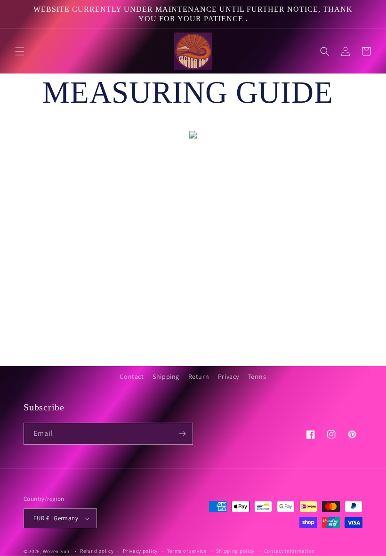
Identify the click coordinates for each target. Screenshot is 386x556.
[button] (19, 51)
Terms (257, 376)
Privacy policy (140, 551)
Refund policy (96, 551)
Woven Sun (56, 551)
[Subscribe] (182, 434)
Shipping (166, 376)
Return (198, 376)
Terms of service (187, 551)
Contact (132, 376)
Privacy (228, 376)
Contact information (289, 551)
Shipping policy (235, 551)
